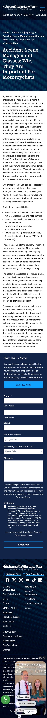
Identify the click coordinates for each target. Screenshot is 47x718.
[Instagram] (21, 580)
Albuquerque (8, 621)
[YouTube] (28, 580)
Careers (28, 608)
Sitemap (6, 650)
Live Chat (41, 15)
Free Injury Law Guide (12, 636)
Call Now (29, 15)
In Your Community (33, 603)
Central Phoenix (10, 608)
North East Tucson (11, 617)
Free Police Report (11, 645)
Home (6, 32)
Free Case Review (35, 574)
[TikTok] (34, 580)
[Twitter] (14, 580)
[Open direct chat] (40, 658)
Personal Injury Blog (23, 32)
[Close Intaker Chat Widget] (44, 658)
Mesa (5, 599)
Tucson (6, 603)
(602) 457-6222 (23, 385)
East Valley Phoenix (12, 594)
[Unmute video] (30, 684)
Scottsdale (7, 612)
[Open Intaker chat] (19, 716)
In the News (30, 599)
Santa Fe (7, 626)
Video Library (9, 641)
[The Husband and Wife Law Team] (20, 7)
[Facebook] (7, 580)
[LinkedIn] (40, 580)
